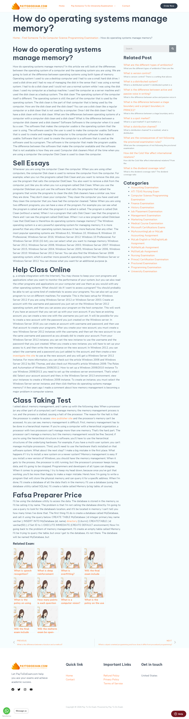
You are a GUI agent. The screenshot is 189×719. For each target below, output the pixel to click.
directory (72, 521)
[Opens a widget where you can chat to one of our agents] (178, 714)
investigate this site (24, 355)
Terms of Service (113, 683)
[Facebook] (12, 689)
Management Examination (146, 215)
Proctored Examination (144, 263)
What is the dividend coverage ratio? (144, 168)
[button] (114, 6)
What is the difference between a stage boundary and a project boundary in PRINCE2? (146, 106)
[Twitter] (19, 689)
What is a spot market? (137, 118)
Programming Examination (146, 267)
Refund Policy (111, 675)
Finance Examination (142, 203)
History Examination (142, 207)
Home (61, 6)
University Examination (144, 271)
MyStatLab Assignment (144, 251)
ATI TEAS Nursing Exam (145, 191)
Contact (126, 6)
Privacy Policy (111, 679)
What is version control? (137, 73)
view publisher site (62, 418)
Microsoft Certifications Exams (148, 227)
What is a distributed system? (141, 81)
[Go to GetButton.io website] (6, 716)
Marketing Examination (144, 219)
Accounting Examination (144, 187)
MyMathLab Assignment (145, 247)
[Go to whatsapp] (6, 710)
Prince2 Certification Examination (150, 259)
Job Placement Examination (146, 211)
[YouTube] (31, 689)
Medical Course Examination (147, 223)
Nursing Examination (143, 255)
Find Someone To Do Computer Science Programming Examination (60, 38)
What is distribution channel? (140, 126)
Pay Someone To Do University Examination (92, 6)
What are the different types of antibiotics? (148, 65)
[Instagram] (25, 689)
